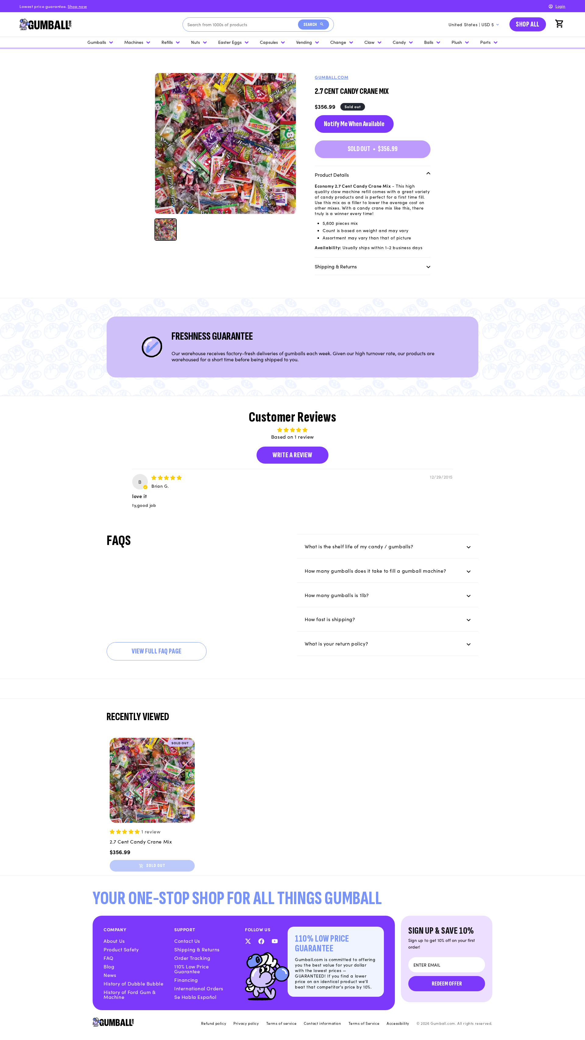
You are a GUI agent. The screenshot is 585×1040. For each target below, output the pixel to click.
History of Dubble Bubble (133, 983)
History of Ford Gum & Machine (130, 994)
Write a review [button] (292, 455)
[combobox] (242, 24)
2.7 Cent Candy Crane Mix (141, 841)
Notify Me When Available (354, 123)
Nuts (195, 42)
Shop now (77, 6)
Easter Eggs (230, 42)
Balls (428, 42)
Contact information (322, 1023)
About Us (114, 940)
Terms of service (281, 1023)
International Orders (198, 988)
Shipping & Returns (197, 949)
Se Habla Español (195, 996)
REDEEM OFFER (447, 983)
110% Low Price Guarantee (191, 969)
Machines (133, 42)
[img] (166, 477)
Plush (457, 42)
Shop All (528, 24)
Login (560, 6)
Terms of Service (364, 1023)
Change (338, 42)
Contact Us (187, 940)
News (110, 974)
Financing (186, 979)
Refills (167, 42)
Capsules (269, 42)
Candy (399, 42)
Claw (369, 42)
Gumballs (96, 42)
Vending (304, 42)
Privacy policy (246, 1023)
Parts (485, 42)
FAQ (109, 957)
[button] (560, 24)
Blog (109, 966)
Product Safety (121, 949)
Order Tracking (192, 957)
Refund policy (213, 1023)
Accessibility (398, 1023)
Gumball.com (332, 77)
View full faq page (157, 651)
